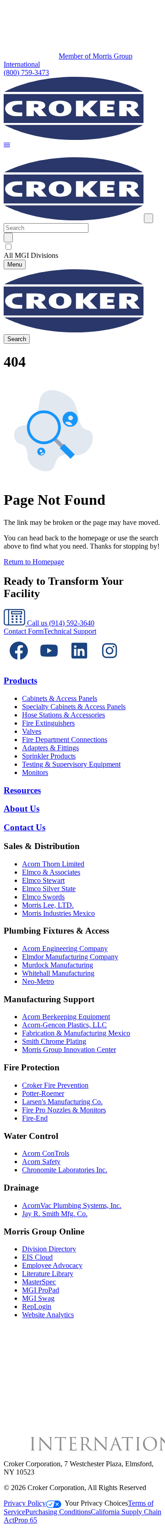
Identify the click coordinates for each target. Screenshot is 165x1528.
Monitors (35, 772)
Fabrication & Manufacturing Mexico (76, 1033)
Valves (31, 731)
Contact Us (24, 827)
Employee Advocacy (52, 1265)
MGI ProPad (40, 1290)
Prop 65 (25, 1520)
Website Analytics (48, 1315)
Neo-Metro (38, 981)
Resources (22, 790)
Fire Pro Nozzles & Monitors (64, 1110)
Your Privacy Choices (96, 1503)
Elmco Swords (43, 897)
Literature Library (47, 1273)
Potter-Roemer (43, 1093)
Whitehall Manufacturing (58, 973)
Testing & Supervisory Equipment (71, 764)
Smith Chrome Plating (54, 1041)
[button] (7, 146)
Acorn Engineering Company (65, 948)
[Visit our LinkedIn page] (79, 663)
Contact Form (24, 631)
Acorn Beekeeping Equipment (66, 1016)
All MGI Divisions (31, 255)
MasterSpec (39, 1282)
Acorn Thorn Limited (53, 864)
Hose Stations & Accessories (63, 715)
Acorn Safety (41, 1161)
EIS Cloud (37, 1257)
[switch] (8, 247)
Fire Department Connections (64, 739)
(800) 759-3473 (26, 72)
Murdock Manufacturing (57, 965)
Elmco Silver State (49, 888)
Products (20, 680)
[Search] (8, 237)
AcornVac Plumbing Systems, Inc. (71, 1205)
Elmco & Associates (51, 872)
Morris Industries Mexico (58, 913)
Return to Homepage (34, 562)
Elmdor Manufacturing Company (70, 957)
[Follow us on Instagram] (109, 663)
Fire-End (35, 1118)
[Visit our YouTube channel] (49, 663)
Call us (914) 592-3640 (59, 623)
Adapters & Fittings (50, 748)
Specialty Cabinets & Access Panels (74, 707)
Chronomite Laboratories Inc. (64, 1170)
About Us (21, 808)
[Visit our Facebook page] (19, 663)
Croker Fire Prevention (55, 1085)
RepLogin (36, 1306)
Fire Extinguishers (48, 723)
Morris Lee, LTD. (48, 905)
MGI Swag (38, 1298)
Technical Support (70, 631)
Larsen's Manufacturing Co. (62, 1102)
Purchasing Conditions (58, 1512)
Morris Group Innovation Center (69, 1049)
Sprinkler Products (49, 756)
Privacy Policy (25, 1503)
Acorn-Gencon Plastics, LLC (64, 1025)
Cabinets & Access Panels (59, 698)
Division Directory (49, 1249)
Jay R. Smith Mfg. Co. (55, 1214)
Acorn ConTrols (45, 1153)
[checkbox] (82, 246)
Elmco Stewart (43, 880)
